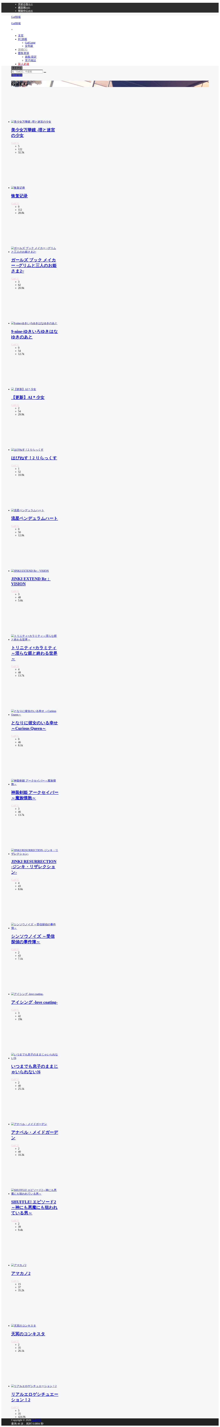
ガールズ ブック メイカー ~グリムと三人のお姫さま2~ (34, 265)
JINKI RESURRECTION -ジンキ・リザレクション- (33, 866)
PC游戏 (22, 39)
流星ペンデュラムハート (34, 518)
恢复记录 (19, 196)
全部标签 (16, 75)
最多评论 (16, 67)
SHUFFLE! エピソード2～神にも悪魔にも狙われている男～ (34, 1207)
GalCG (15, 143)
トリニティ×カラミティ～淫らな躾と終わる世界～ (34, 653)
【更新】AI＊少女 (28, 397)
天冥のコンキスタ (28, 1334)
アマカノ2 (20, 1273)
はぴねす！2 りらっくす (34, 458)
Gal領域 (36, 1420)
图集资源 (23, 53)
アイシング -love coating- (34, 1002)
